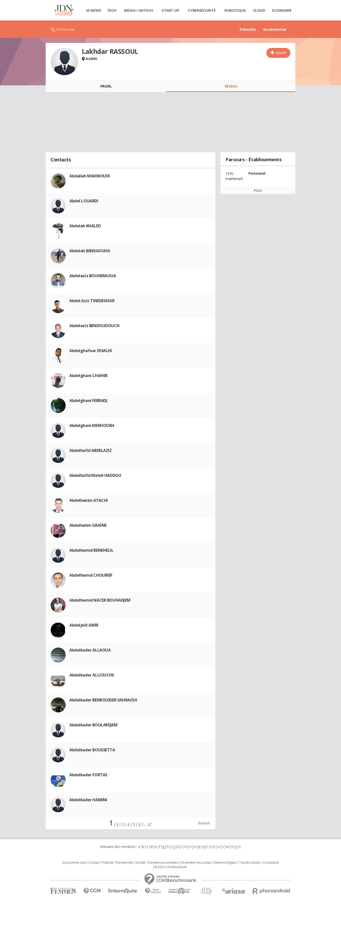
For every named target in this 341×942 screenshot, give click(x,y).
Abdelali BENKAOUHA (89, 251)
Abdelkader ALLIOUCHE (91, 675)
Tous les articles (249, 862)
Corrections (271, 862)
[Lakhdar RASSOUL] (64, 61)
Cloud (259, 10)
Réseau (231, 86)
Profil (106, 86)
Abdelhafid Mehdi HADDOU (95, 475)
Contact (94, 862)
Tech (111, 10)
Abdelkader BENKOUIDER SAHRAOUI (103, 700)
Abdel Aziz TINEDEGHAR (91, 300)
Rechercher (65, 29)
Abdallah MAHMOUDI (89, 176)
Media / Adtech (138, 10)
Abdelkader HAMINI (88, 800)
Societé (141, 862)
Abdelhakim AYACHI (88, 500)
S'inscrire (247, 29)
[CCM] (92, 891)
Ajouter (281, 52)
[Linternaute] (122, 891)
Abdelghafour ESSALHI (90, 350)
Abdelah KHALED (85, 226)
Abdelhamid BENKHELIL (91, 550)
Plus (258, 190)
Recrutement (124, 862)
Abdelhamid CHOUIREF (90, 575)
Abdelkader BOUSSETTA (92, 750)
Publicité (107, 862)
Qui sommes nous (74, 862)
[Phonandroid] (271, 891)
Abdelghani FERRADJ (88, 400)
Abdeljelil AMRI (83, 625)
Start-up (170, 10)
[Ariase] (233, 891)
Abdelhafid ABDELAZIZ (90, 450)
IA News (93, 10)
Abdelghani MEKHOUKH (91, 425)
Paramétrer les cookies (196, 862)
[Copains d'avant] (179, 891)
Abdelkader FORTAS (88, 775)
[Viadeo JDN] (206, 891)
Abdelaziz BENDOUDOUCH (94, 325)
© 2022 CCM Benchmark (171, 867)
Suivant (203, 822)
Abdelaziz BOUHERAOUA (92, 275)
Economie (282, 10)
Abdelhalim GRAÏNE (88, 525)
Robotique (235, 10)
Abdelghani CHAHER (88, 375)
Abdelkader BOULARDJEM (93, 725)
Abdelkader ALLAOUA (90, 650)
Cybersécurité (202, 10)
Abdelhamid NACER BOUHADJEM (99, 600)
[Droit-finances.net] (153, 891)
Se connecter (275, 29)
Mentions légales (225, 862)
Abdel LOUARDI (83, 201)
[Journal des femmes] (63, 891)
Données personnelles (163, 862)
